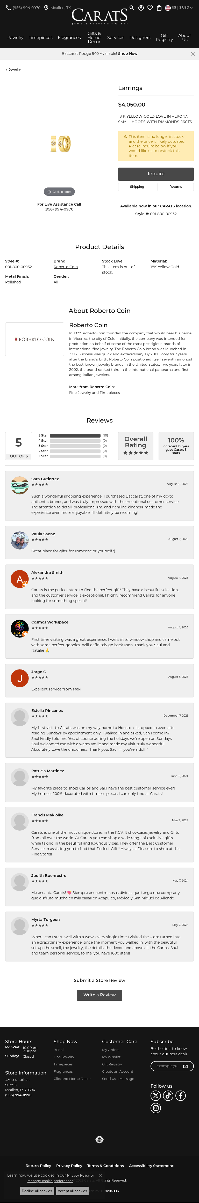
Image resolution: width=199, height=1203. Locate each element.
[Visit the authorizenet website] (99, 1140)
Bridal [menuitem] (58, 1050)
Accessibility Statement (151, 1166)
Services (115, 37)
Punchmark (110, 1191)
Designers (140, 37)
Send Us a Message (118, 1079)
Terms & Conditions (105, 1166)
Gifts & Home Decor (94, 37)
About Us (184, 37)
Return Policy (38, 1166)
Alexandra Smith (47, 573)
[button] (132, 8)
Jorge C (38, 672)
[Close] (192, 54)
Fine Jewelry (80, 392)
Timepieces (41, 37)
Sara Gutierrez (45, 479)
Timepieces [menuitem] (63, 1064)
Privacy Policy (69, 1166)
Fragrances (69, 37)
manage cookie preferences (50, 1181)
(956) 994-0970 (59, 210)
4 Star (43, 440)
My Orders (110, 1050)
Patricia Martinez (47, 771)
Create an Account (117, 1071)
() (105, 435)
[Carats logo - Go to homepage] (99, 16)
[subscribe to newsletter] (185, 1066)
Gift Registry (164, 37)
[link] (22, 8)
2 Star (43, 451)
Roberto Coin (66, 267)
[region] (59, 144)
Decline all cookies (37, 1191)
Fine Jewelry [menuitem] (64, 1057)
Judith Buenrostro (48, 876)
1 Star (43, 456)
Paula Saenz (43, 534)
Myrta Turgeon (45, 920)
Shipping (137, 187)
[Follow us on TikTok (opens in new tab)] (168, 1096)
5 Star (43, 435)
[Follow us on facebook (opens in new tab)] (180, 1096)
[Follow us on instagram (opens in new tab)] (156, 1108)
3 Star (43, 446)
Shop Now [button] (128, 54)
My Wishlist (111, 1057)
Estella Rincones (47, 711)
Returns (175, 187)
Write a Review (99, 995)
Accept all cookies (72, 1191)
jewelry (15, 69)
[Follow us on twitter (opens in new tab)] (156, 1096)
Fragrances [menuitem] (63, 1071)
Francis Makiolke (47, 815)
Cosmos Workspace (49, 623)
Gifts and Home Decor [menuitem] (72, 1079)
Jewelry (16, 37)
